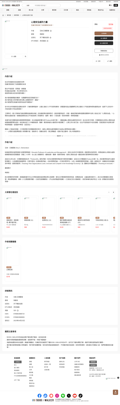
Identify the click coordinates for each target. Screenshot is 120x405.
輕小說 (31, 367)
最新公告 (61, 361)
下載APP (101, 1)
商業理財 (16, 15)
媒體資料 (77, 367)
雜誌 (30, 378)
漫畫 (30, 364)
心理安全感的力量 (27, 15)
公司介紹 (77, 361)
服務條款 (77, 372)
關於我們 (108, 1)
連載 (30, 361)
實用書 (9, 15)
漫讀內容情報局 (79, 364)
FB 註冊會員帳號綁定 (20, 376)
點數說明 (93, 1)
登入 (110, 5)
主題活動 (46, 369)
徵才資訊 (77, 369)
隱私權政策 (77, 375)
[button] (109, 192)
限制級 (31, 380)
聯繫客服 (116, 1)
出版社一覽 (47, 364)
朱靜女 (42, 34)
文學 (30, 369)
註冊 (115, 5)
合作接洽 (93, 365)
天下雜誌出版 (44, 37)
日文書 (31, 375)
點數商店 (31, 386)
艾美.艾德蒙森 (44, 31)
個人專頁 (16, 367)
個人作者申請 (18, 373)
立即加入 (17, 362)
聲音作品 (31, 383)
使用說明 (78, 1)
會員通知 (16, 370)
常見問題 (86, 1)
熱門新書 (46, 361)
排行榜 (46, 367)
